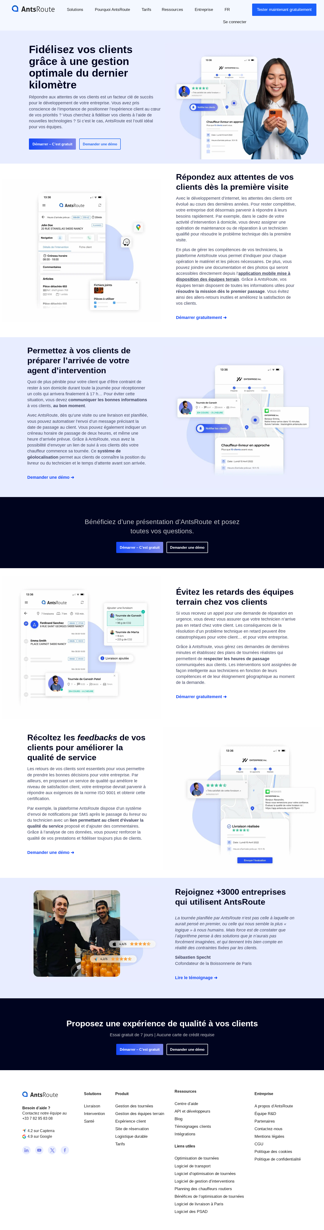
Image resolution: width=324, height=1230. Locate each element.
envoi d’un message (97, 421)
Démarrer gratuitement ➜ (201, 317)
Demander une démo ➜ (50, 477)
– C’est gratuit (52, 144)
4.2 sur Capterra (41, 1131)
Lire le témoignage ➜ (196, 977)
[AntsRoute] (30, 8)
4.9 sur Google (40, 1137)
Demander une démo (100, 144)
